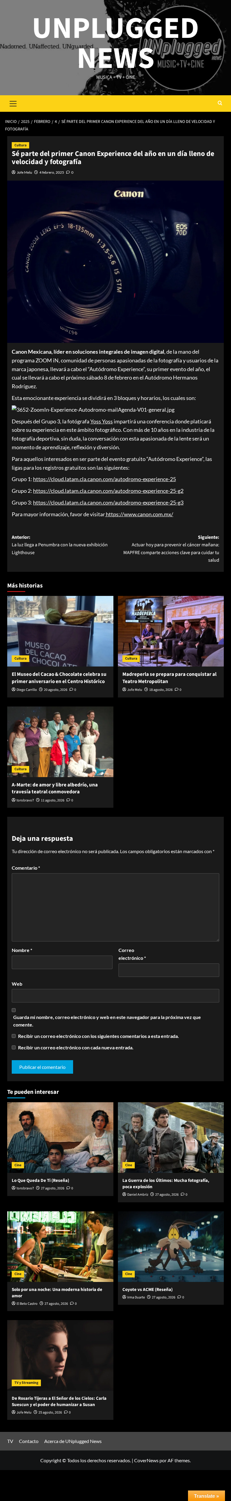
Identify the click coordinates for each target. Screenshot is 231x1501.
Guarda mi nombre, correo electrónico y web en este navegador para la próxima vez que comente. (107, 1021)
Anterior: (60, 545)
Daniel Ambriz (137, 1194)
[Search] (220, 103)
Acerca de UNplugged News (73, 1441)
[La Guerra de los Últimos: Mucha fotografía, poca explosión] (171, 1137)
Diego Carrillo (27, 689)
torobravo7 (25, 800)
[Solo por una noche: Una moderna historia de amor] (60, 1246)
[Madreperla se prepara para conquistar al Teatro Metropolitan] (171, 631)
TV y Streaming (26, 1382)
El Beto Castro (27, 1303)
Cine (17, 1165)
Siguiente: (171, 549)
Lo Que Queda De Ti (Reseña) (40, 1180)
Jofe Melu (24, 172)
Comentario (26, 868)
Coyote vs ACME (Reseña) (147, 1289)
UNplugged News (115, 43)
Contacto (28, 1441)
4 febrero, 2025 (51, 172)
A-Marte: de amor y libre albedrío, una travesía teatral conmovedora (55, 788)
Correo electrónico (132, 954)
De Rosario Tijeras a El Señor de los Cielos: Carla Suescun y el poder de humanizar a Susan (59, 1401)
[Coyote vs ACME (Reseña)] (171, 1246)
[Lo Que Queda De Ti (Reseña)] (60, 1137)
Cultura (20, 145)
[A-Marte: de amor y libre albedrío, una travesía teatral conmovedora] (60, 741)
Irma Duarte (136, 1297)
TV (10, 1441)
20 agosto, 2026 (55, 689)
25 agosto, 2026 (50, 1412)
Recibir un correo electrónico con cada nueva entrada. (76, 1047)
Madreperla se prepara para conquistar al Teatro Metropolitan (169, 678)
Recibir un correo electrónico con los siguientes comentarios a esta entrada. (98, 1036)
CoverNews (146, 1460)
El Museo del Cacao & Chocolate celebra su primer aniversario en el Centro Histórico (59, 678)
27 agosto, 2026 (52, 1188)
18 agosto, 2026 (161, 689)
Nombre (22, 950)
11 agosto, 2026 (52, 800)
